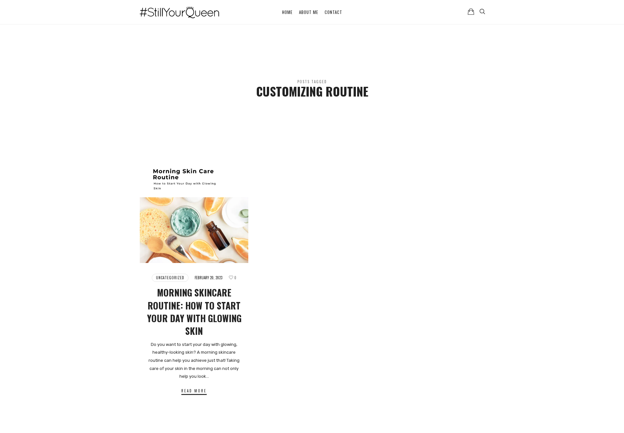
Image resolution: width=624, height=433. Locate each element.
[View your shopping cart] (470, 11)
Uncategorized (170, 277)
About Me (308, 12)
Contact (333, 12)
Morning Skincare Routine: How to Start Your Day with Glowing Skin (194, 311)
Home (287, 12)
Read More (194, 390)
